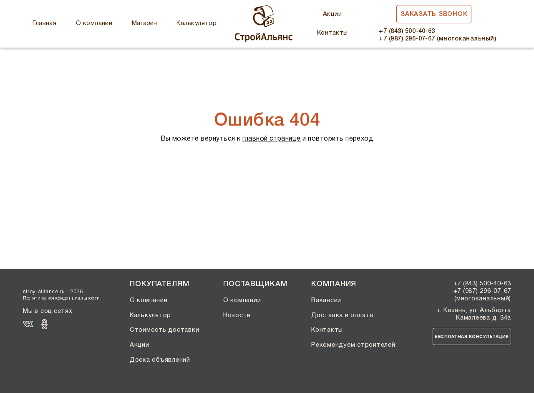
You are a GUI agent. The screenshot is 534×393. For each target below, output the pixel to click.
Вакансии (326, 300)
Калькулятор (196, 23)
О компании (94, 23)
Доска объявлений (160, 360)
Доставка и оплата (342, 315)
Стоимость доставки (164, 330)
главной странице (271, 139)
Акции (332, 14)
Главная (44, 23)
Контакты (332, 33)
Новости (237, 315)
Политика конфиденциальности (61, 298)
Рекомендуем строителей (353, 345)
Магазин (144, 23)
